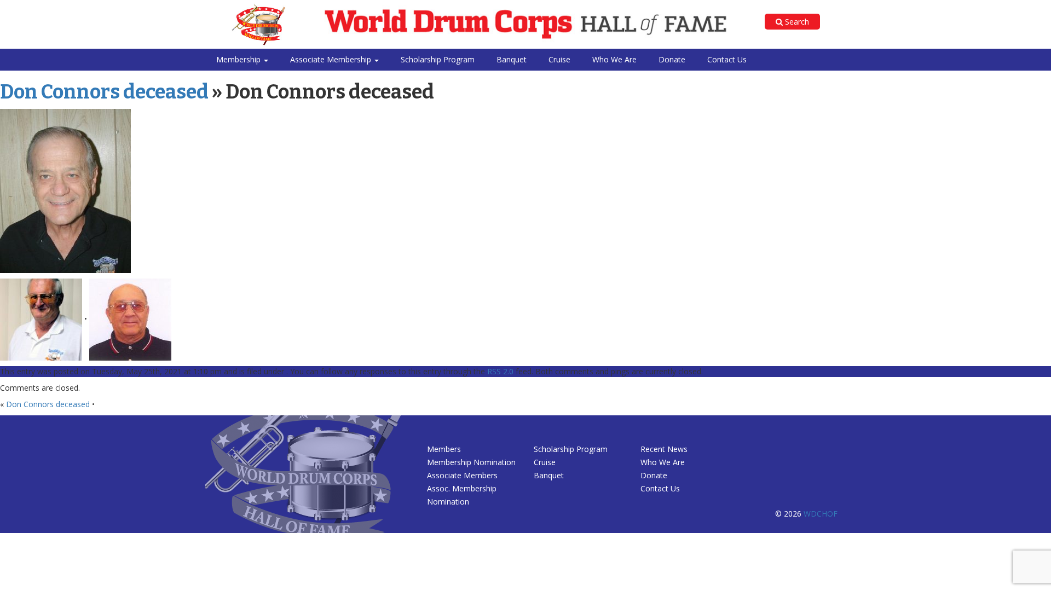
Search (796, 21)
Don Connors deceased (104, 92)
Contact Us (727, 59)
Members (444, 449)
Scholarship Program (438, 59)
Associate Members (462, 475)
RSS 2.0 (500, 371)
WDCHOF (821, 513)
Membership (239, 59)
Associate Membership (331, 59)
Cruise (559, 59)
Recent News (664, 449)
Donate (672, 59)
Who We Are (614, 59)
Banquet (511, 59)
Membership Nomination (471, 462)
